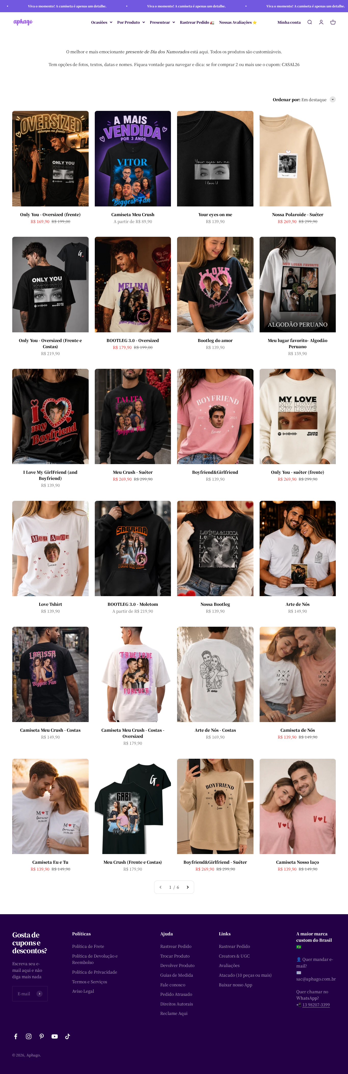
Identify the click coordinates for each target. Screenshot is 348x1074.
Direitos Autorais (176, 1004)
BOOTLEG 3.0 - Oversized (132, 340)
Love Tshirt (50, 604)
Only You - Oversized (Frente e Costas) (50, 343)
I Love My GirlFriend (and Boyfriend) (50, 475)
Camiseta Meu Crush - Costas (50, 730)
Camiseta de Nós (297, 730)
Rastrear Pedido (175, 946)
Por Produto (128, 22)
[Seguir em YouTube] (54, 1036)
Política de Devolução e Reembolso (95, 959)
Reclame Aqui (174, 1013)
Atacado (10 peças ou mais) (245, 975)
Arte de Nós (298, 604)
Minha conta (289, 22)
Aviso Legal (83, 991)
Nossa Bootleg (215, 604)
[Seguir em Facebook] (15, 1036)
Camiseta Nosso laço (297, 862)
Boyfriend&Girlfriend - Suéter (215, 862)
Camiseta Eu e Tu (50, 862)
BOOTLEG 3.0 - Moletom (133, 604)
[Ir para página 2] (187, 887)
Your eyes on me (215, 214)
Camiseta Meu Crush (132, 214)
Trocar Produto (175, 956)
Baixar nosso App (235, 985)
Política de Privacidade (94, 972)
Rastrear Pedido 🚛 (197, 22)
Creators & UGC (234, 956)
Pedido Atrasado (176, 994)
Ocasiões (99, 22)
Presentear (160, 22)
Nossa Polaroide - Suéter (297, 214)
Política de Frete (88, 946)
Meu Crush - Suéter (133, 472)
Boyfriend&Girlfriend (215, 472)
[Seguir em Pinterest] (41, 1036)
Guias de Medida (176, 975)
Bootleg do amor (215, 340)
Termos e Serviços (89, 982)
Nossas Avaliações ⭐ (238, 22)
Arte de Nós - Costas (215, 730)
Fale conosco (172, 985)
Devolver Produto (177, 965)
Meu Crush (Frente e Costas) (132, 862)
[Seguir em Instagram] (28, 1036)
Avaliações (229, 965)
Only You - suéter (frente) (297, 472)
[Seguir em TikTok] (67, 1036)
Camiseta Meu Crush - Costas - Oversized (132, 733)
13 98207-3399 (316, 1004)
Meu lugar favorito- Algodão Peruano (297, 343)
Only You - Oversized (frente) (50, 214)
